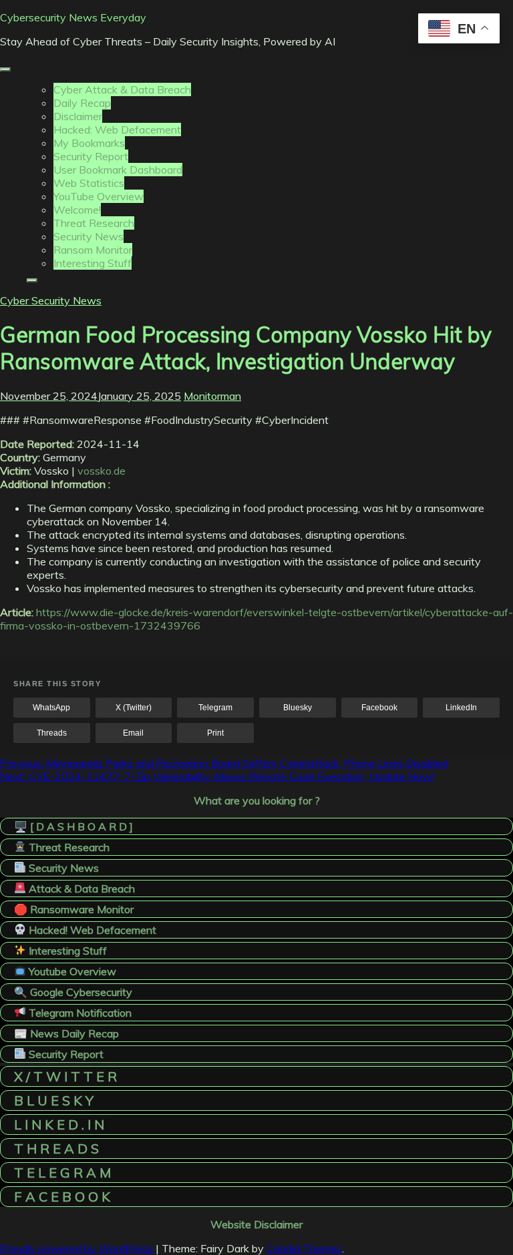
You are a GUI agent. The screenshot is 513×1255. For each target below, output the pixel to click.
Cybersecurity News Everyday (73, 17)
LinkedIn (461, 707)
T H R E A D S (56, 1148)
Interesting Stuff (92, 263)
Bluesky (297, 707)
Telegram (215, 707)
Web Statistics (88, 183)
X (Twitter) (134, 707)
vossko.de (101, 470)
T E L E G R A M (62, 1172)
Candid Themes (304, 1248)
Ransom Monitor (92, 249)
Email (133, 733)
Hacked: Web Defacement (117, 129)
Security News (88, 236)
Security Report (90, 156)
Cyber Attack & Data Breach (122, 89)
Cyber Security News (51, 300)
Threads (52, 733)
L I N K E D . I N (59, 1124)
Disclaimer (77, 116)
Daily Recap (82, 102)
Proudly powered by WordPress (78, 1248)
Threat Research (93, 223)
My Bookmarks (89, 143)
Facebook (379, 707)
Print (215, 733)
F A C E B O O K (62, 1196)
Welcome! (77, 209)
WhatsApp (51, 707)
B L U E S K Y (54, 1100)
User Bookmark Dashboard (117, 169)
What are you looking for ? (257, 800)
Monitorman (212, 396)
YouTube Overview (98, 196)
